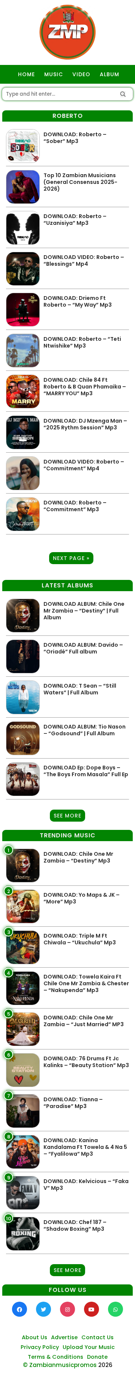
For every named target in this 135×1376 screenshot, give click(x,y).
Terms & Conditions (55, 1357)
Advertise (64, 1337)
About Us (34, 1337)
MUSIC (53, 74)
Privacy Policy (40, 1347)
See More (67, 815)
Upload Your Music (89, 1347)
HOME (26, 74)
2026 (105, 1365)
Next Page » (71, 558)
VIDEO (81, 74)
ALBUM (109, 74)
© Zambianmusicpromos (60, 1365)
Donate (97, 1357)
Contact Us (97, 1337)
